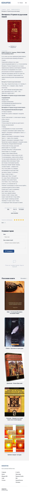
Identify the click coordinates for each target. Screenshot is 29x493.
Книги (8, 9)
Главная (4, 9)
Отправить (10, 251)
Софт (3, 478)
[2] (17, 220)
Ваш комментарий (8, 240)
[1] (15, 220)
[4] (21, 220)
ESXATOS (5, 466)
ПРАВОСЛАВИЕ (21, 52)
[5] (23, 220)
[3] (19, 220)
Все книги (23, 278)
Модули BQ (4, 476)
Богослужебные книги (8, 53)
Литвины (18, 482)
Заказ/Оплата (19, 480)
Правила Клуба (19, 476)
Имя (4, 234)
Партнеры (18, 474)
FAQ (16, 478)
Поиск (21, 2)
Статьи (3, 480)
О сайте (18, 472)
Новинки (14, 52)
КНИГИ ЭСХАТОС (15, 9)
